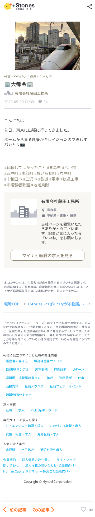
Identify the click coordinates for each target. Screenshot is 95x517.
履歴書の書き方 (17, 361)
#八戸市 (69, 167)
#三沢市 (30, 179)
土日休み (27, 449)
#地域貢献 (40, 184)
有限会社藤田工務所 (31, 93)
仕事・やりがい (15, 76)
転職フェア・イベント (65, 386)
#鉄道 (43, 179)
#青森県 (54, 167)
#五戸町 (11, 173)
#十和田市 (13, 179)
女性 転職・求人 (18, 434)
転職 (9, 410)
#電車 (54, 179)
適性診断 (60, 369)
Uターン (78, 369)
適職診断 (65, 377)
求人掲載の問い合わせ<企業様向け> (50, 465)
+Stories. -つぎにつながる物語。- (55, 304)
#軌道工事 (69, 179)
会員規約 (9, 459)
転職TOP (11, 304)
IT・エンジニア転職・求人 (25, 425)
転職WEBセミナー (19, 394)
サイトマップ (65, 459)
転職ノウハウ (34, 386)
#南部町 (26, 173)
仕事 (81, 377)
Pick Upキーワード (44, 410)
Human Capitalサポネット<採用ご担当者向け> (36, 471)
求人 (21, 410)
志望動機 (41, 369)
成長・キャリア (41, 76)
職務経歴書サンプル (48, 361)
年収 (50, 377)
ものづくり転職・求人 (65, 425)
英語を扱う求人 (51, 449)
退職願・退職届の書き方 (23, 377)
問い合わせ (11, 465)
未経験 (10, 449)
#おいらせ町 (45, 173)
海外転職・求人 (48, 434)
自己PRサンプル (17, 369)
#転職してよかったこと (25, 167)
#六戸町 (64, 173)
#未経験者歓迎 (17, 184)
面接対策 (12, 386)
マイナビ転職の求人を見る (47, 255)
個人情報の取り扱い (36, 459)
